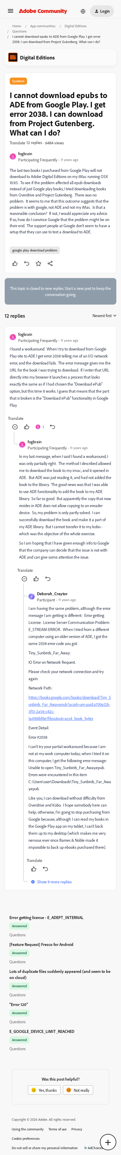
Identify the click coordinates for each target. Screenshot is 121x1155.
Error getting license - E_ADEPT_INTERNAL (46, 917)
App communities (43, 26)
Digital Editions (76, 26)
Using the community (28, 1129)
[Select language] (83, 11)
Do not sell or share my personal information (45, 1148)
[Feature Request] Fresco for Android (41, 944)
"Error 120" (18, 1004)
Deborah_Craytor (52, 593)
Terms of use (57, 1129)
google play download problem (34, 250)
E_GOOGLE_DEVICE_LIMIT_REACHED (41, 1031)
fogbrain (25, 153)
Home (16, 26)
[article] (60, 381)
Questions (19, 31)
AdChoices (95, 1148)
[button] (10, 12)
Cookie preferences (26, 1138)
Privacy (76, 1129)
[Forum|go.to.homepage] (43, 11)
